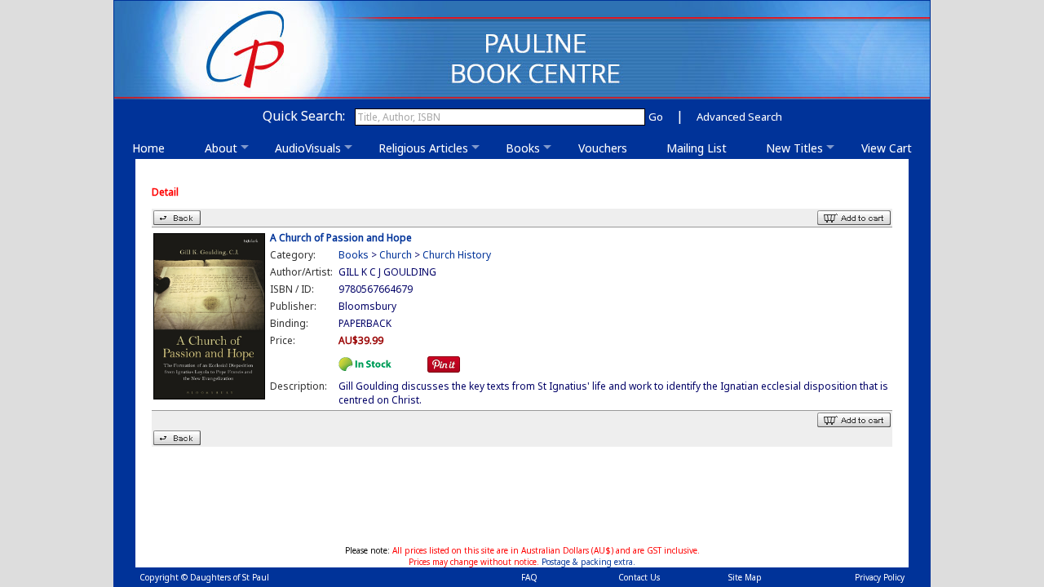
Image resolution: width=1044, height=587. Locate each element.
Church (395, 255)
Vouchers (607, 148)
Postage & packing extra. (588, 561)
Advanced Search (739, 116)
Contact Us (639, 577)
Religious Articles (423, 148)
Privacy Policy (880, 577)
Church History (456, 255)
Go (655, 116)
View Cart (886, 148)
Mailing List (701, 148)
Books (523, 148)
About (221, 148)
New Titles (794, 148)
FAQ (529, 577)
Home (153, 148)
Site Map (745, 577)
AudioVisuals (308, 148)
